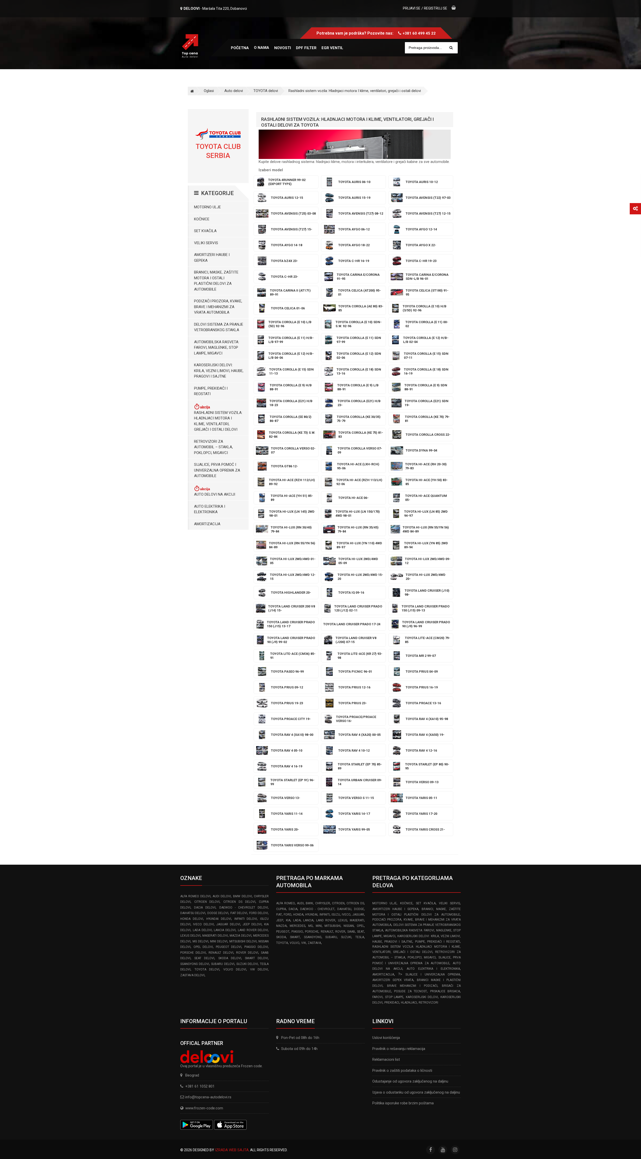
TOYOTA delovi (265, 90)
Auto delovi (233, 90)
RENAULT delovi (221, 952)
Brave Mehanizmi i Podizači (412, 986)
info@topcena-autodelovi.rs (208, 1097)
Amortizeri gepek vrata (393, 980)
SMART (295, 937)
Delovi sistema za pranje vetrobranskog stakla (218, 327)
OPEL (360, 926)
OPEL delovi (203, 947)
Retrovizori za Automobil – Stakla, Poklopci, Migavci (213, 447)
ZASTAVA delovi (192, 975)
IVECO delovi (203, 924)
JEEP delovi (252, 924)
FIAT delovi (238, 913)
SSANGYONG (313, 937)
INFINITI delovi (245, 919)
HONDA (298, 914)
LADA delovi (202, 930)
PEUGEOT (282, 931)
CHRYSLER (322, 903)
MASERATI (357, 920)
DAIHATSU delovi (192, 913)
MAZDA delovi (240, 935)
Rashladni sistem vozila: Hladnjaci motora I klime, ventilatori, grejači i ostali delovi (354, 90)
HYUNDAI (311, 914)
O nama (261, 47)
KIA (288, 920)
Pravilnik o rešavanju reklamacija (398, 1048)
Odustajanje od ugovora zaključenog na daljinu (410, 1081)
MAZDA (281, 926)
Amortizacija (207, 524)
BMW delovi (242, 896)
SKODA (281, 937)
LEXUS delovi (190, 935)
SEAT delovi (204, 958)
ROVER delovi (247, 952)
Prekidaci (391, 1002)
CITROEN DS (355, 903)
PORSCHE (311, 931)
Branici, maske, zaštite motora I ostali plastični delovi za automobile (216, 281)
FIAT (279, 914)
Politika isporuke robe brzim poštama (403, 1103)
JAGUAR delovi (228, 924)
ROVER (340, 931)
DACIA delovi (205, 907)
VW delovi (259, 969)
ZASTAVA (314, 943)
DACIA (293, 909)
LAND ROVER (326, 920)
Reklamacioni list (386, 1059)
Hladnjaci (409, 1002)
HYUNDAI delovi (218, 919)
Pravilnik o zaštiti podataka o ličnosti (402, 1070)
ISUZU (336, 914)
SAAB (351, 931)
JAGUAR (358, 914)
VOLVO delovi (234, 969)
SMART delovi (256, 958)
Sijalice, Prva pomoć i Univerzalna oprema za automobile (217, 470)
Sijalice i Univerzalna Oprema (432, 974)
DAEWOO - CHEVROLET (317, 909)
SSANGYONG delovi (194, 964)
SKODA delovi (229, 958)
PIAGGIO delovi (256, 947)
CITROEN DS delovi (239, 902)
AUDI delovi (222, 896)
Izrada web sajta (232, 1150)
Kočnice (201, 219)
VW (303, 943)
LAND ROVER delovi (253, 930)
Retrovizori (428, 1002)
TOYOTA (282, 943)
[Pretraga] (451, 47)
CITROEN (338, 903)
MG (310, 926)
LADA (297, 920)
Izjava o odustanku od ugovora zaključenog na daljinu (416, 1092)
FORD (287, 914)
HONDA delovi (191, 919)
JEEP (279, 920)
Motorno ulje (207, 207)
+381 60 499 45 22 (419, 33)
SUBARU (331, 937)
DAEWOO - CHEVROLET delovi (243, 907)
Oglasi (209, 90)
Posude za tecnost (410, 991)
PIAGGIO (297, 931)
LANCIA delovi (225, 930)
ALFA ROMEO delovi (195, 896)
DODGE (359, 909)
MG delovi (200, 941)
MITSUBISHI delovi (243, 941)
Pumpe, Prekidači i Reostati (211, 391)
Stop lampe (394, 997)
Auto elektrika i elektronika (209, 509)
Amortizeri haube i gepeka (212, 257)
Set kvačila (205, 231)
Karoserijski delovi (422, 997)
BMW (309, 903)
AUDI (300, 903)
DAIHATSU (344, 909)
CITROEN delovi (207, 902)
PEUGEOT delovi (228, 947)
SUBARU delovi (222, 964)
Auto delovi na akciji (214, 494)
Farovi (377, 997)
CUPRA (281, 909)
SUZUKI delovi (247, 964)
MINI (319, 926)
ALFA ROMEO (285, 903)
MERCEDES (297, 926)
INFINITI (324, 914)
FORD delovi (258, 913)
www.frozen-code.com (204, 1108)
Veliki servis (206, 243)
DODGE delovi (217, 913)
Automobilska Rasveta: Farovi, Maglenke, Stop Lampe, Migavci (216, 347)
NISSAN (349, 926)
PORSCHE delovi (193, 952)
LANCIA (308, 920)
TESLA (359, 937)
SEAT (360, 931)
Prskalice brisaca (445, 991)
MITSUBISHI (333, 926)
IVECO (346, 914)
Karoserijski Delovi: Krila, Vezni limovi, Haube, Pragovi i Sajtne (218, 371)
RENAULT (327, 931)
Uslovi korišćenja (386, 1037)
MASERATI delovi (215, 935)
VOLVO (294, 943)
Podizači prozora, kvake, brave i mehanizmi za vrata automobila (218, 307)
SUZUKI (346, 937)
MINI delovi (218, 941)
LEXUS (342, 920)
